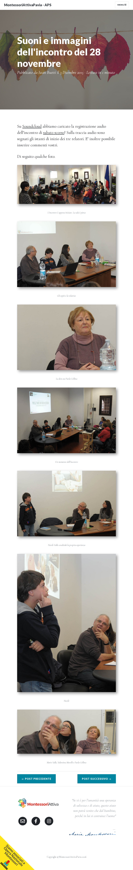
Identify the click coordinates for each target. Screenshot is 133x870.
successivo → (96, 778)
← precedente (36, 778)
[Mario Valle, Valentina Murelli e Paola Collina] (66, 731)
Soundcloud (32, 126)
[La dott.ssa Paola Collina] (66, 336)
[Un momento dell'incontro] (66, 419)
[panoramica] (66, 183)
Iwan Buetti (47, 72)
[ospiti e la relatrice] (66, 253)
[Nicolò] (66, 622)
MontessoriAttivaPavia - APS (27, 5)
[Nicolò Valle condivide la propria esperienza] (66, 503)
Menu (121, 4)
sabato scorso (53, 132)
